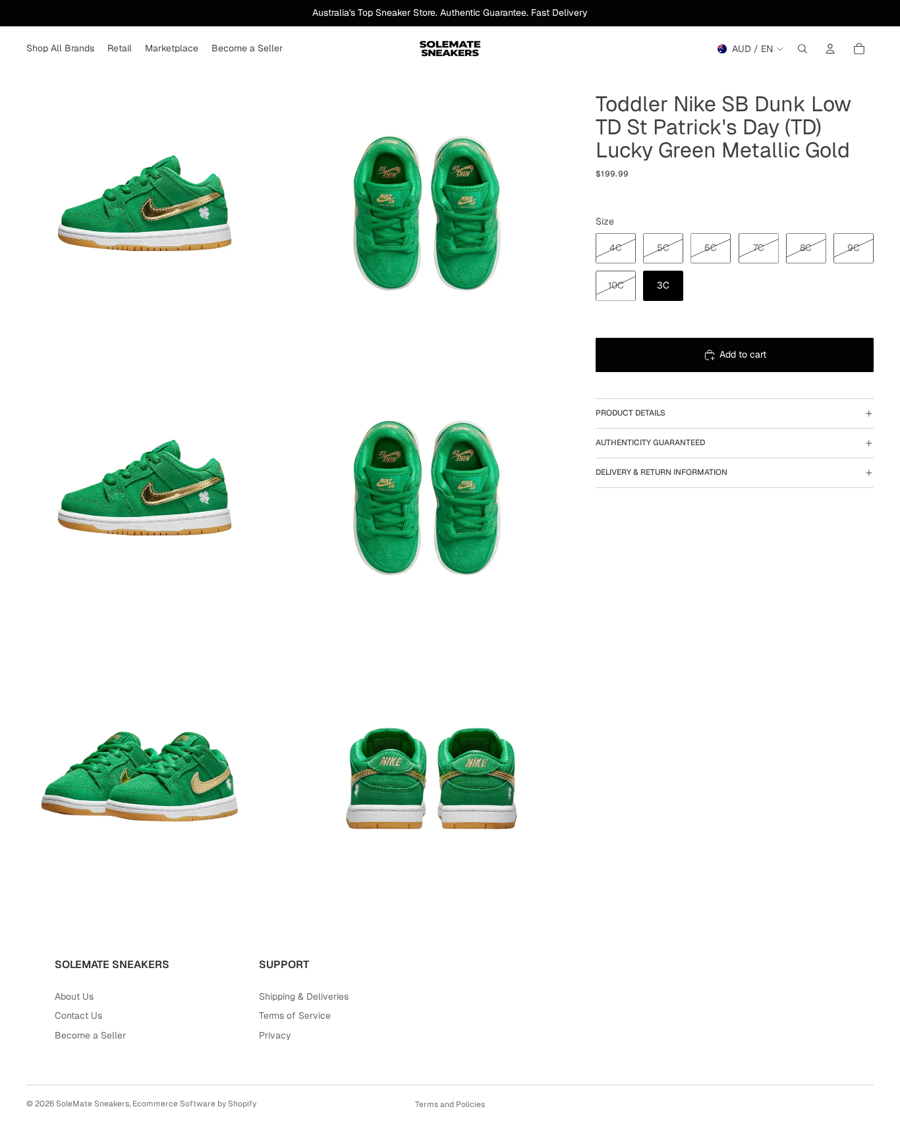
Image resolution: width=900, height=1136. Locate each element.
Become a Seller (90, 1035)
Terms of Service (295, 1015)
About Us (74, 996)
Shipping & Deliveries (304, 996)
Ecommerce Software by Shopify (194, 1103)
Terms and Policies (450, 1104)
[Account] (830, 48)
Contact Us (78, 1015)
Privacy (275, 1035)
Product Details (630, 413)
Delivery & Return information (661, 472)
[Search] (802, 48)
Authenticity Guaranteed (650, 442)
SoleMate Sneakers (92, 1103)
